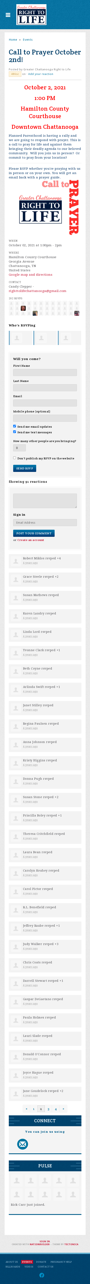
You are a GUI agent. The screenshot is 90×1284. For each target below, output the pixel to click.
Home (13, 39)
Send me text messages (34, 432)
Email (17, 396)
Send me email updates (34, 426)
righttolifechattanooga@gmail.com (38, 291)
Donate (41, 1261)
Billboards (13, 1266)
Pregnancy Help (61, 1261)
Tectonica (71, 1244)
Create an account (30, 540)
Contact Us (46, 1266)
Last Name (21, 381)
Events (28, 39)
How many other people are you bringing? (44, 441)
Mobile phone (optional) (32, 411)
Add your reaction (40, 74)
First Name (21, 366)
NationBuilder (40, 1244)
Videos (28, 1266)
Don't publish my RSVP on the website (45, 458)
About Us (12, 1261)
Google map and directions (31, 275)
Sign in (45, 1241)
